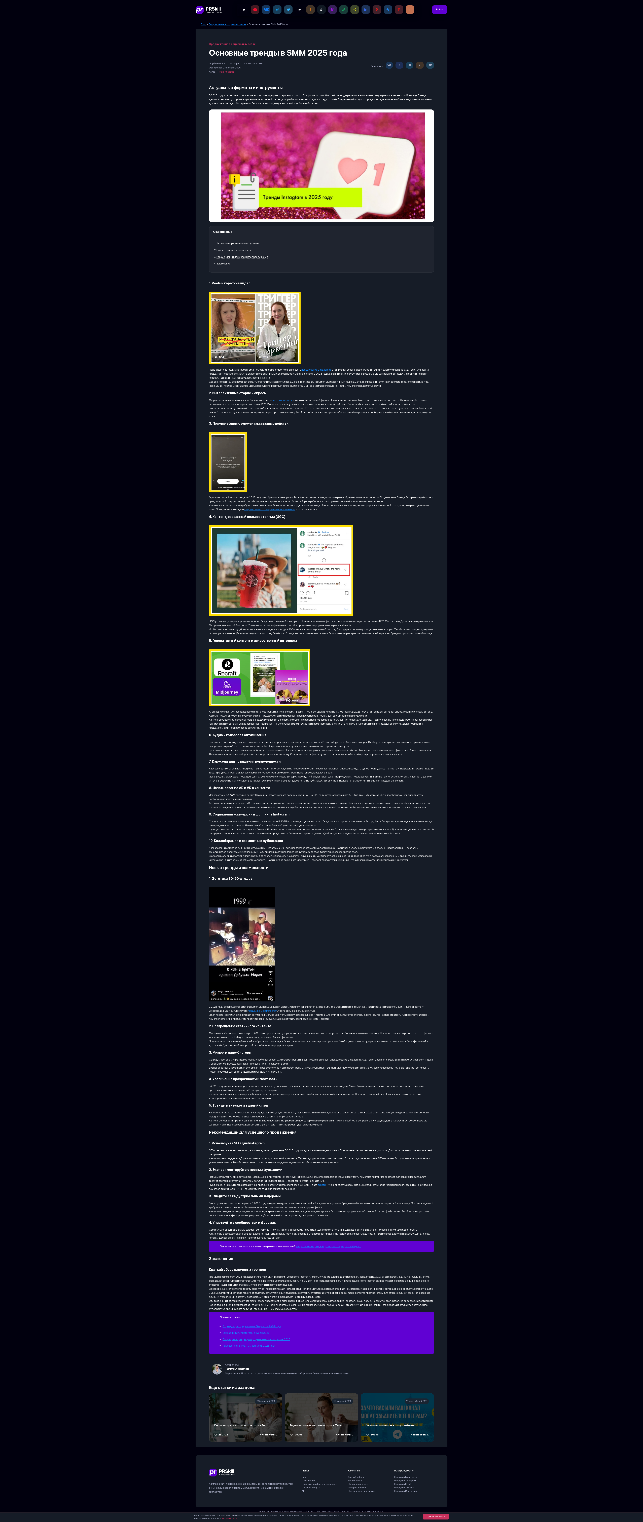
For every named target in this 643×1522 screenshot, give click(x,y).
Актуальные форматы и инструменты (238, 243)
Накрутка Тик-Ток (404, 1487)
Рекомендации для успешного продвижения (242, 256)
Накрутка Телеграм (405, 1480)
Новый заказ (355, 1480)
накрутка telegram (351, 1246)
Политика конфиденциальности (319, 1484)
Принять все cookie (436, 1516)
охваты (322, 1184)
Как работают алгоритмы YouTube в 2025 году (249, 1345)
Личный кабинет (357, 1477)
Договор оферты (311, 1487)
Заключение (223, 263)
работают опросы (282, 400)
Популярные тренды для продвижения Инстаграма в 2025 (256, 1339)
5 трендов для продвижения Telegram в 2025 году (252, 1326)
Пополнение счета (358, 1484)
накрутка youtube (330, 1246)
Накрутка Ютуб (402, 1484)
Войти (439, 9)
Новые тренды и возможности (234, 250)
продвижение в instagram (316, 369)
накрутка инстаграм (307, 1246)
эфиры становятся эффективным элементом (269, 509)
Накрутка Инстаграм (405, 1491)
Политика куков (229, 1518)
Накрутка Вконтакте (405, 1477)
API (303, 1491)
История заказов (357, 1487)
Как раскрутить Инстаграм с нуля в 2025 (246, 1332)
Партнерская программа (361, 1491)
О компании (308, 1480)
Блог (304, 1477)
